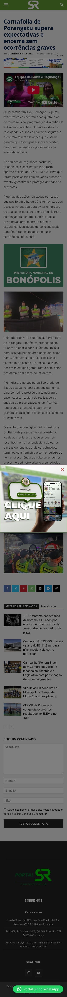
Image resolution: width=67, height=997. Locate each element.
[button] (38, 989)
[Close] (62, 469)
